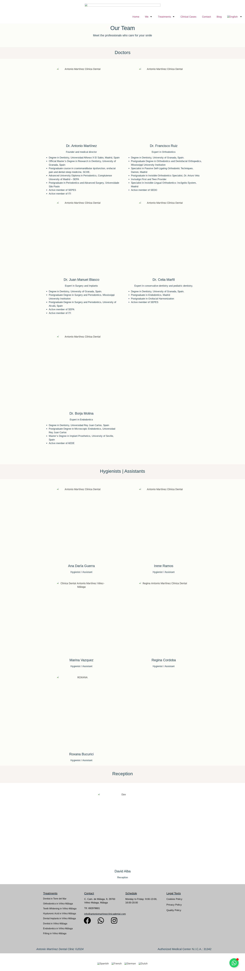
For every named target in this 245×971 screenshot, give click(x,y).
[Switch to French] (116, 964)
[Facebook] (87, 920)
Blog (219, 16)
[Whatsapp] (100, 920)
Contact (206, 16)
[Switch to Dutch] (143, 964)
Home (135, 16)
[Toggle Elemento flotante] (234, 962)
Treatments (164, 16)
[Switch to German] (130, 964)
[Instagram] (114, 920)
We (146, 16)
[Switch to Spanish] (103, 964)
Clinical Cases (188, 16)
